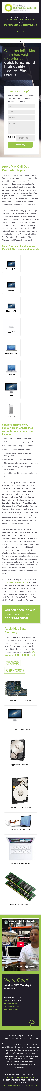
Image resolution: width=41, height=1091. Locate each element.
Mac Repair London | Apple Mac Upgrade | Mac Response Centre (20, 7)
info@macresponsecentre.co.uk (20, 25)
